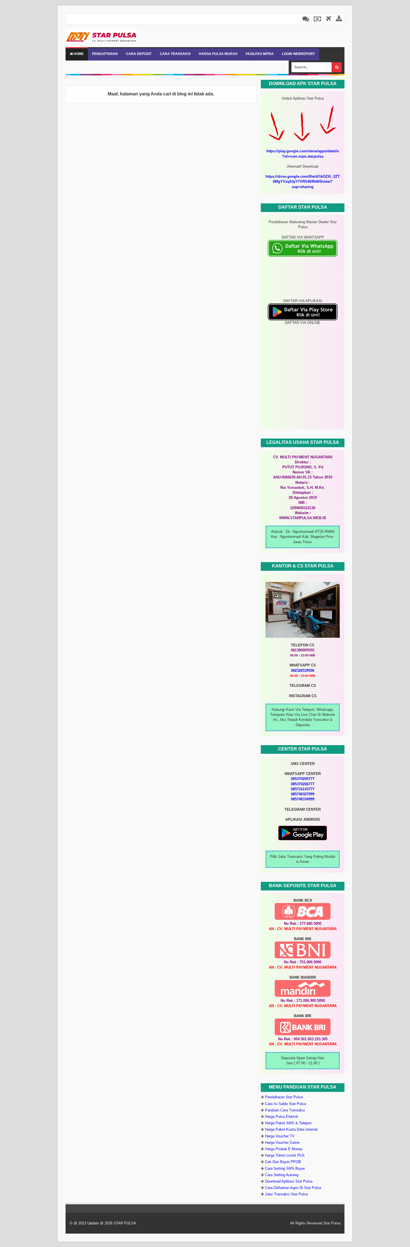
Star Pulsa (331, 1223)
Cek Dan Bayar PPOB (283, 1162)
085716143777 (302, 789)
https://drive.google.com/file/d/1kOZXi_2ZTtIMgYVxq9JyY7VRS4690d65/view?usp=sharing (303, 181)
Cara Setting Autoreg (281, 1175)
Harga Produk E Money (284, 1149)
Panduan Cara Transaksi (285, 1110)
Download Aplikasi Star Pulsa (288, 1181)
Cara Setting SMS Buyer (285, 1168)
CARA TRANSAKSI (175, 54)
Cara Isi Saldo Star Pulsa (285, 1104)
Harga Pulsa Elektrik (281, 1116)
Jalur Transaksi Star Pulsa (286, 1194)
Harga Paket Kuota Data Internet (291, 1129)
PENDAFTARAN (105, 54)
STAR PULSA (125, 1223)
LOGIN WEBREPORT (298, 54)
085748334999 (302, 799)
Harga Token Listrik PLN (284, 1155)
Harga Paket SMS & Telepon (288, 1123)
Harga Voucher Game (282, 1142)
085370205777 (302, 779)
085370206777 (302, 784)
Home (78, 54)
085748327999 (302, 794)
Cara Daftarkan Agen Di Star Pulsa (293, 1188)
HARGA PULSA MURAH (218, 54)
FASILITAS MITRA (260, 54)
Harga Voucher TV (280, 1136)
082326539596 (302, 670)
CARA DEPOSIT (138, 54)
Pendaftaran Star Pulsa (284, 1097)
